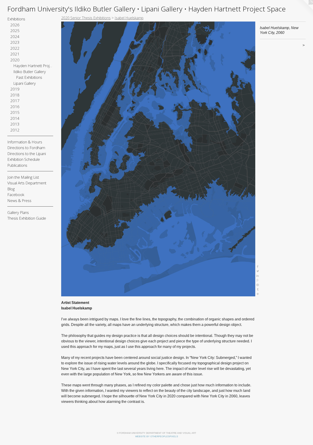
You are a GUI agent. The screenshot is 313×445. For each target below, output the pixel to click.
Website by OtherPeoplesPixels (156, 436)
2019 (14, 89)
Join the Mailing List (23, 177)
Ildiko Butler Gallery (29, 71)
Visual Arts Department (26, 183)
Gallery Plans (18, 212)
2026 (14, 24)
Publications (17, 165)
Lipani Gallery (24, 83)
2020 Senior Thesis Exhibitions (86, 17)
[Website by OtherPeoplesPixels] (304, 9)
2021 (14, 54)
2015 (14, 112)
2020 (14, 60)
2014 (14, 118)
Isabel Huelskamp (129, 17)
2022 (14, 48)
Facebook (15, 194)
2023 (14, 42)
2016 (14, 106)
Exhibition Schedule (23, 159)
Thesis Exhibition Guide (26, 218)
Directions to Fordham (26, 147)
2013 (14, 124)
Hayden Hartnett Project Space (33, 65)
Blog (11, 188)
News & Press (19, 200)
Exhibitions (16, 19)
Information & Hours (24, 142)
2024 (14, 36)
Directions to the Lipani (26, 153)
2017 (14, 100)
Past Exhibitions (29, 77)
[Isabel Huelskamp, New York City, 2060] (158, 159)
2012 (14, 130)
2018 (14, 95)
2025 (14, 30)
